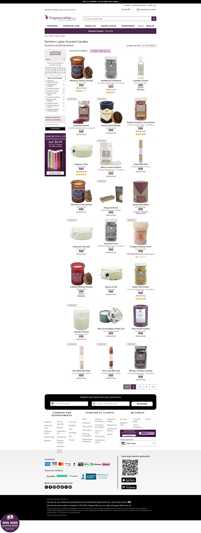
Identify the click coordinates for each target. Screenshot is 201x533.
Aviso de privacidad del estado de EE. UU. (95, 502)
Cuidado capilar (108, 26)
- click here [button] (100, 31)
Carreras (110, 434)
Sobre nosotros (87, 426)
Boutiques (47, 440)
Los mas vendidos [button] (148, 45)
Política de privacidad (69, 502)
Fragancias (52, 26)
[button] (46, 68)
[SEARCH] (154, 18)
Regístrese (55, 129)
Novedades (73, 433)
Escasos (72, 440)
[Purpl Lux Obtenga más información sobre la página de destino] (138, 434)
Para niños (72, 422)
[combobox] (120, 18)
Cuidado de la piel (71, 26)
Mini (70, 436)
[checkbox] (54, 82)
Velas (52, 36)
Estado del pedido (139, 5)
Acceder (127, 5)
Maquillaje (90, 26)
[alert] (127, 9)
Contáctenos (86, 423)
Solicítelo (140, 89)
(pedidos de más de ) (60, 10)
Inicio (46, 36)
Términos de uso (53, 502)
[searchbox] (118, 18)
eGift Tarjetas (86, 430)
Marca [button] (48, 59)
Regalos (150, 26)
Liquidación (60, 446)
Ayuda (150, 5)
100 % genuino (100, 436)
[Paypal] (74, 464)
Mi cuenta (123, 419)
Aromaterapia (61, 437)
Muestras (60, 428)
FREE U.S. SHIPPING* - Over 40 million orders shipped (100, 1)
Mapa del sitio (111, 425)
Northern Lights (101, 51)
